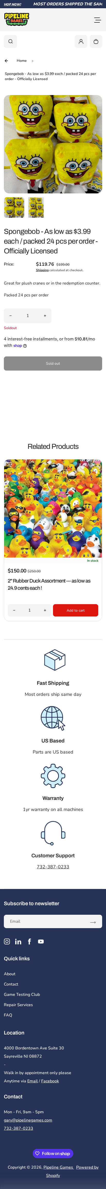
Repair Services (18, 1005)
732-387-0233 (53, 867)
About (9, 974)
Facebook (50, 1081)
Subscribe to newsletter (31, 903)
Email (32, 1081)
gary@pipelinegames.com (28, 1120)
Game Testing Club (22, 994)
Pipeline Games (58, 1167)
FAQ (8, 1015)
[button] (14, 207)
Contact (11, 984)
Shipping (42, 270)
